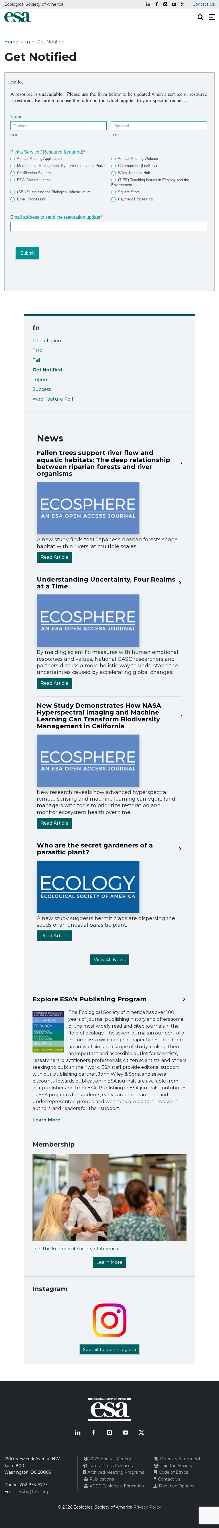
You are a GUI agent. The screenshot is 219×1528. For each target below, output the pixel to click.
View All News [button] (109, 959)
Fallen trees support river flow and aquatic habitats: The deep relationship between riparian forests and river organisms (103, 463)
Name (16, 116)
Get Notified (47, 370)
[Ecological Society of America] (17, 17)
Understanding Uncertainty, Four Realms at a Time (106, 583)
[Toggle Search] (200, 17)
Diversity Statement (179, 1458)
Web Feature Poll (53, 399)
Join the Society (175, 1465)
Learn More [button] (109, 1262)
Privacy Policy (147, 1507)
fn (27, 42)
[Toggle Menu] (212, 17)
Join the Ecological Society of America (75, 1249)
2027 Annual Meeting (110, 1458)
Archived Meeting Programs (115, 1472)
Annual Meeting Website (137, 158)
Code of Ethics (173, 1472)
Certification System (33, 173)
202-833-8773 (34, 1484)
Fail (36, 360)
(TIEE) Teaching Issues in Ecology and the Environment (150, 182)
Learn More (46, 1120)
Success (42, 389)
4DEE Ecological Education (116, 1486)
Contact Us (203, 4)
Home (11, 42)
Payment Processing (135, 199)
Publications (101, 1479)
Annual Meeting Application (39, 158)
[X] (182, 4)
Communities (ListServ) (137, 166)
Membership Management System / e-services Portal (60, 166)
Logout (41, 379)
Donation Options (176, 1486)
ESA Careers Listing (33, 180)
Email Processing (31, 199)
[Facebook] (157, 4)
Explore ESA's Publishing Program (90, 999)
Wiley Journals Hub (133, 173)
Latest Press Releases (110, 1465)
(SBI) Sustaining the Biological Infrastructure (53, 192)
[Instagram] (165, 4)
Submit (27, 253)
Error (38, 350)
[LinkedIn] (148, 4)
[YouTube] (174, 4)
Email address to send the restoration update (56, 217)
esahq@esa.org (32, 1491)
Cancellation (47, 340)
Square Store (128, 192)
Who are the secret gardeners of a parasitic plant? (95, 849)
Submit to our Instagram (109, 1349)
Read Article (54, 557)
